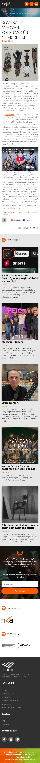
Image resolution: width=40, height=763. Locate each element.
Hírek (13, 11)
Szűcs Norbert (10, 402)
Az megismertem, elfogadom (20, 576)
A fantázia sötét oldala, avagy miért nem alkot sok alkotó (20, 526)
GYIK (3, 721)
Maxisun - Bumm (12, 342)
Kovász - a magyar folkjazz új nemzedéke (20, 13)
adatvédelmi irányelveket (15, 575)
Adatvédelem (6, 697)
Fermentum (9, 115)
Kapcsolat (5, 724)
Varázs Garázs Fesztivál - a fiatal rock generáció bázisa (18, 467)
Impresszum (6, 704)
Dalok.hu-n (15, 208)
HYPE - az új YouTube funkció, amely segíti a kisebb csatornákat (20, 278)
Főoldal (4, 11)
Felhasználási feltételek (11, 701)
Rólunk (4, 690)
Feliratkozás (20, 591)
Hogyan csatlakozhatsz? (11, 708)
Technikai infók (8, 694)
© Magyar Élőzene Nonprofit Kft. (25, 759)
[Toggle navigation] (36, 4)
